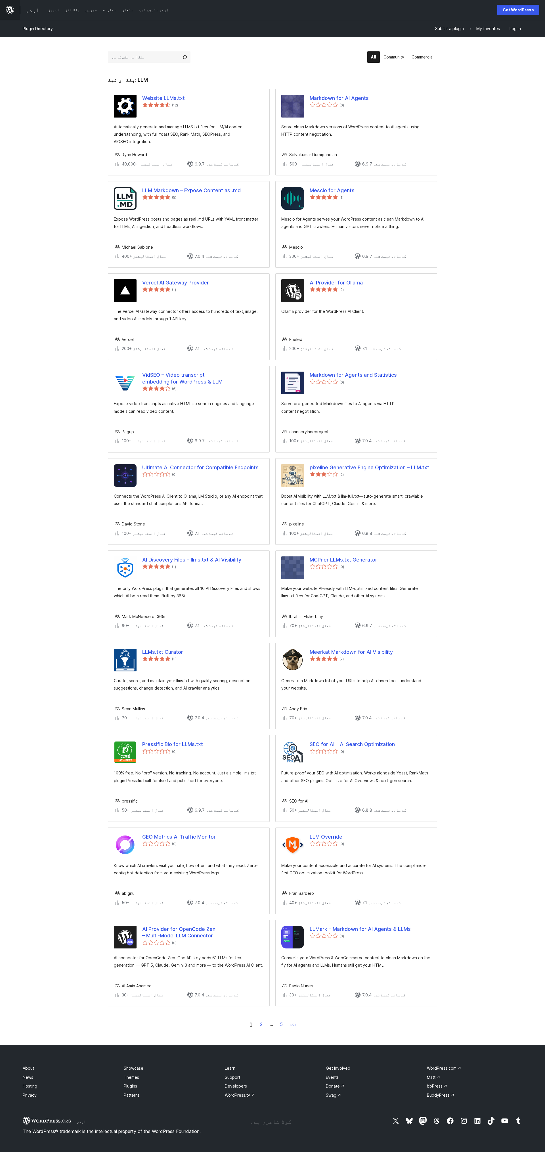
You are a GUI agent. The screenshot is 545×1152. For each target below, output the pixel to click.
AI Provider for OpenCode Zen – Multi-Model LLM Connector (178, 932)
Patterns (132, 1095)
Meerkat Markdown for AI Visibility (351, 652)
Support (232, 1077)
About (28, 1068)
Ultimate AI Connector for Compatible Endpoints (200, 467)
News (28, 1077)
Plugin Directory (38, 28)
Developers (236, 1086)
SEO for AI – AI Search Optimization (352, 744)
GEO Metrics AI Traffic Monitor (179, 837)
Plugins (130, 1086)
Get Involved (338, 1068)
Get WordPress (518, 9)
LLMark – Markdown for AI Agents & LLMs (360, 929)
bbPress (437, 1086)
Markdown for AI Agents (339, 98)
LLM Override (326, 837)
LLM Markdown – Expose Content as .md (191, 190)
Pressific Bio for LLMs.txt (172, 744)
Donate (335, 1086)
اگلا (293, 1024)
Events (332, 1077)
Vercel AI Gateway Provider (175, 283)
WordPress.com (444, 1068)
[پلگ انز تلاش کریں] (184, 57)
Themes (131, 1077)
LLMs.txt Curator (162, 652)
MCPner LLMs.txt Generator (343, 560)
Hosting (30, 1086)
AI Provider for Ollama (336, 283)
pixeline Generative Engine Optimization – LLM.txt (369, 467)
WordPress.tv (240, 1095)
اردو (81, 1121)
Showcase (133, 1068)
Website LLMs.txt (163, 98)
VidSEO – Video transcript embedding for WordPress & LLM (182, 378)
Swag (333, 1095)
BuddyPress (440, 1095)
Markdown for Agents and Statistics (353, 375)
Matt (433, 1077)
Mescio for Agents (332, 190)
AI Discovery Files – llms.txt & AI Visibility (191, 560)
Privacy (30, 1095)
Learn (230, 1068)
